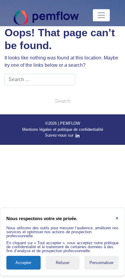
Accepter (23, 262)
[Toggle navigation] (101, 15)
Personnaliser (101, 262)
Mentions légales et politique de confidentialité (62, 129)
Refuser (62, 262)
